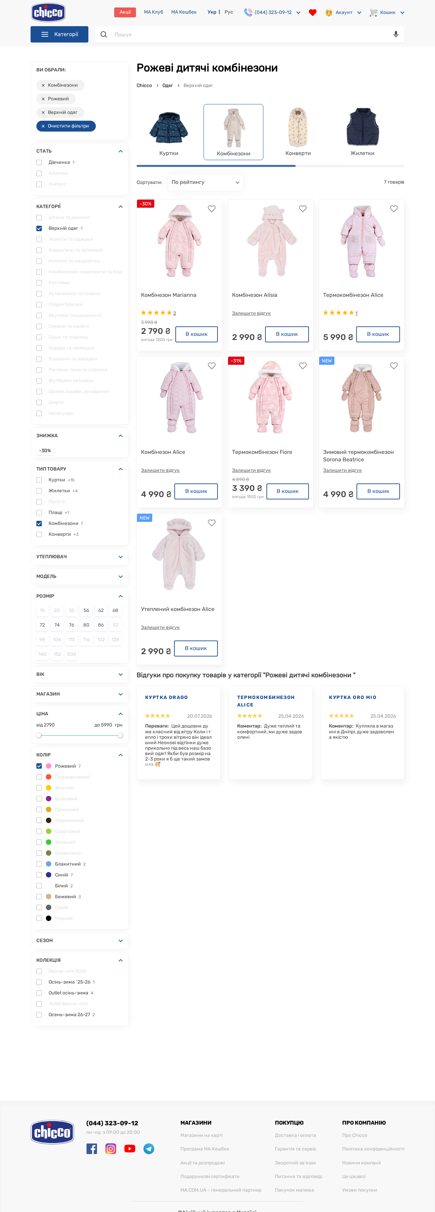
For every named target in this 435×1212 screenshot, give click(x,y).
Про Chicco (354, 1135)
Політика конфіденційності (373, 1149)
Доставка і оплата (295, 1135)
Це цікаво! (353, 1176)
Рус (229, 12)
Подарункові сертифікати (210, 1176)
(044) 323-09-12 (112, 1123)
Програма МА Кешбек (204, 1149)
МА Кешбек (184, 12)
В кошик (197, 334)
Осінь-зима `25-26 (71, 982)
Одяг (167, 85)
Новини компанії (361, 1163)
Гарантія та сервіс (295, 1149)
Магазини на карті (201, 1135)
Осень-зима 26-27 (72, 1015)
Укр (212, 12)
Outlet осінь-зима (71, 993)
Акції (125, 12)
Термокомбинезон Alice (266, 701)
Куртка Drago (166, 697)
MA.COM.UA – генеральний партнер (220, 1190)
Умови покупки (359, 1190)
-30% (45, 451)
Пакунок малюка (294, 1190)
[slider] (38, 735)
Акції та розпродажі (202, 1163)
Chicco (145, 85)
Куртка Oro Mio (353, 697)
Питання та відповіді (298, 1176)
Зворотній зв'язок (295, 1163)
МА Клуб (153, 12)
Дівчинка (61, 162)
